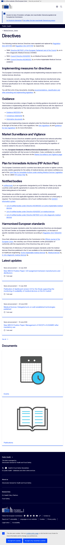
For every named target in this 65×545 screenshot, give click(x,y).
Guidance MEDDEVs (13, 112)
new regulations (44, 125)
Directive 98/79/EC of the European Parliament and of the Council (33, 50)
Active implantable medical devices (33, 253)
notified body (8, 185)
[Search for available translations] (34, 46)
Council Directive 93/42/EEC (21, 56)
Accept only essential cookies (35, 541)
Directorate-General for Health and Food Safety (16, 483)
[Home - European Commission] (7, 6)
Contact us (47, 516)
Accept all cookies (14, 541)
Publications (8, 443)
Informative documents (14, 119)
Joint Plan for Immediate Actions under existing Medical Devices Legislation (36, 172)
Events (6, 394)
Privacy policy (51, 519)
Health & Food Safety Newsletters (18, 468)
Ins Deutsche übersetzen (14, 20)
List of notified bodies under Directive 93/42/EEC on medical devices (30, 211)
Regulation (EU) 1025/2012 (52, 233)
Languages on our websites (28, 519)
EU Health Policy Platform (10, 495)
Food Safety (6, 498)
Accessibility (16, 522)
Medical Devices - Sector (11, 30)
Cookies (42, 519)
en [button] (57, 7)
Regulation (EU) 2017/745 (24, 46)
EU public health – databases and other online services (18, 470)
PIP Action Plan (19, 175)
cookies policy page (32, 533)
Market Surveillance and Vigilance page (48, 154)
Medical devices (54, 253)
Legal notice (5, 522)
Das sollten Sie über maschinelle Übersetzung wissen (39, 20)
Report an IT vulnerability (9, 519)
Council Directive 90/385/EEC (21, 59)
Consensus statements (14, 116)
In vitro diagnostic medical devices (14, 255)
